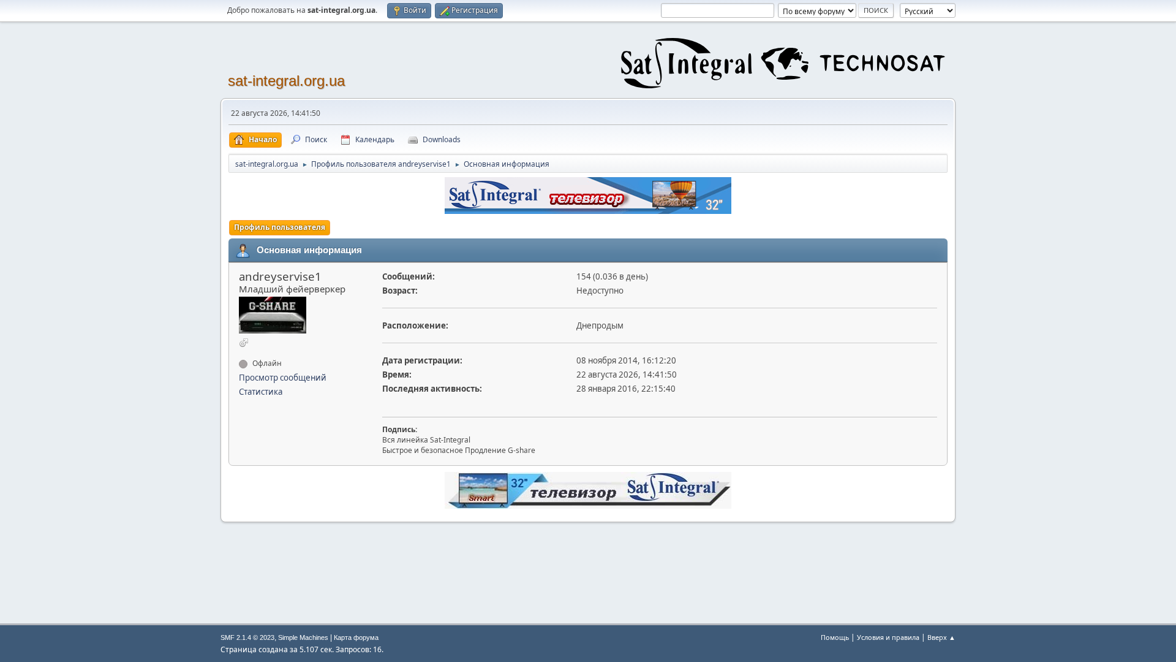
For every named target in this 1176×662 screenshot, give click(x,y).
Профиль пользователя (279, 227)
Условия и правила (888, 637)
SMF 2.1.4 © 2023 (247, 637)
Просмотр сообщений (282, 377)
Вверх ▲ (941, 637)
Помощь (835, 637)
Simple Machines (303, 637)
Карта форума (356, 637)
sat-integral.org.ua (286, 80)
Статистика (260, 391)
